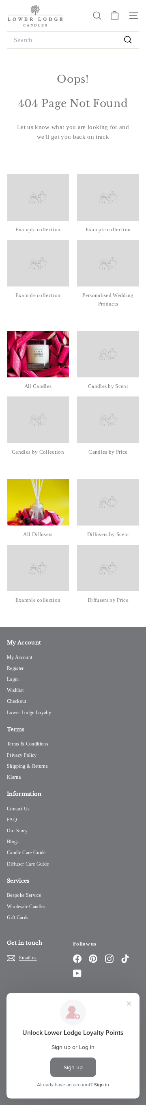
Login (13, 679)
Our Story (17, 831)
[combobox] (73, 40)
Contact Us (18, 809)
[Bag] (114, 16)
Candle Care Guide (26, 852)
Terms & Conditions (27, 744)
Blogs (13, 841)
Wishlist (15, 690)
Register (15, 668)
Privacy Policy (22, 755)
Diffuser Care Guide (28, 864)
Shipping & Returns (27, 766)
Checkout (16, 701)
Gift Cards (17, 917)
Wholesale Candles (26, 906)
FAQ (12, 820)
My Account (19, 657)
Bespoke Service (24, 895)
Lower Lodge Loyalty (29, 712)
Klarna (14, 777)
